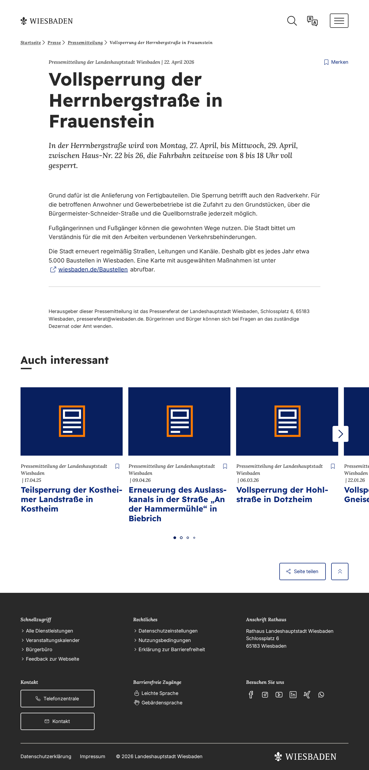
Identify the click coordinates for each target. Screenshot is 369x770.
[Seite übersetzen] (312, 21)
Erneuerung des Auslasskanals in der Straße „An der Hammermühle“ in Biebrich (178, 504)
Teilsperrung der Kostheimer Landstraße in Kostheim (71, 499)
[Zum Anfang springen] (339, 571)
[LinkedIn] (293, 695)
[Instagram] (265, 695)
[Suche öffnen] (291, 21)
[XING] (307, 695)
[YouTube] (279, 695)
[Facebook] (251, 695)
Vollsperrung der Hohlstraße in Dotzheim (282, 494)
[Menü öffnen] (339, 21)
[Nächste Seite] (340, 434)
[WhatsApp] (321, 695)
